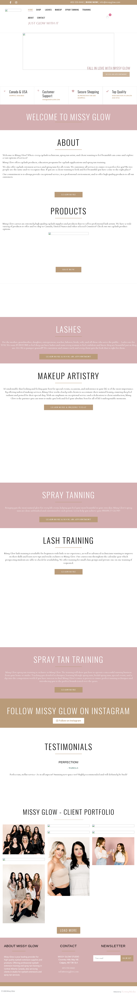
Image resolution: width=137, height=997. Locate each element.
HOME (30, 9)
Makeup (58, 9)
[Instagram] (16, 2)
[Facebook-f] (10, 2)
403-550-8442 (77, 2)
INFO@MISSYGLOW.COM (51, 100)
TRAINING (86, 9)
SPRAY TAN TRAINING (68, 659)
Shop (38, 9)
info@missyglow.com (110, 2)
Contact (41, 17)
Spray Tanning (72, 9)
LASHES (68, 329)
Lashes (48, 9)
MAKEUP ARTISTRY (68, 375)
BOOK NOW (92, 2)
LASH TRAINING (68, 540)
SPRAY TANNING (68, 495)
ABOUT (31, 17)
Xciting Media (129, 991)
